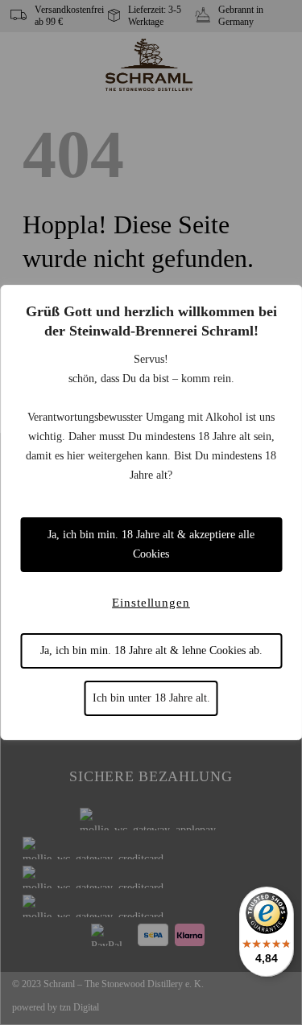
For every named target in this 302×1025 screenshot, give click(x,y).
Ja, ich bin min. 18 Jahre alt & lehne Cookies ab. (151, 650)
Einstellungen (151, 602)
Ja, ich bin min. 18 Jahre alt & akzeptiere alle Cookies (151, 544)
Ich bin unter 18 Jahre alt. (151, 698)
